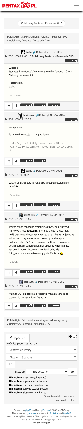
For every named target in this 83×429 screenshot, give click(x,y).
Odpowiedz (19, 338)
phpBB (28, 410)
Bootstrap (54, 413)
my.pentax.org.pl (41, 422)
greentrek (29, 215)
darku (29, 52)
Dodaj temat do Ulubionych (59, 396)
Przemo (46, 410)
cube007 (29, 282)
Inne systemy (59, 37)
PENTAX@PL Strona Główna (23, 37)
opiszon (32, 413)
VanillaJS (67, 413)
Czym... (45, 37)
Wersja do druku (65, 400)
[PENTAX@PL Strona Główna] (19, 5)
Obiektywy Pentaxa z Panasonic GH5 (41, 23)
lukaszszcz (29, 115)
